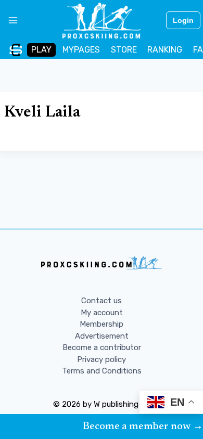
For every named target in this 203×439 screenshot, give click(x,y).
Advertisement (102, 336)
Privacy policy (101, 359)
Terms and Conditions (102, 371)
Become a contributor (101, 347)
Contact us (101, 300)
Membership (101, 324)
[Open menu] (9, 20)
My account (102, 312)
